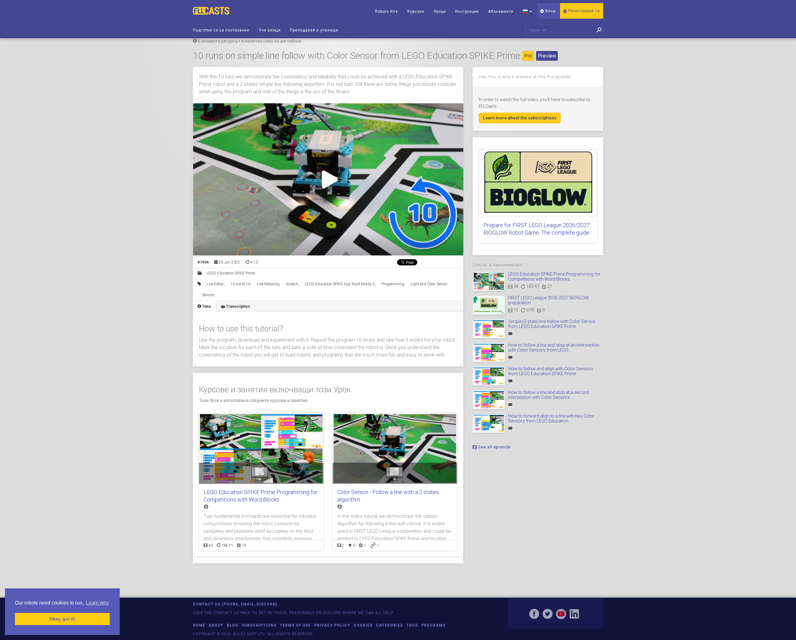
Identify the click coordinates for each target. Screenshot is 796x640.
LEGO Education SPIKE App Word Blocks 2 (340, 284)
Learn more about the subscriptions (520, 117)
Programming (393, 284)
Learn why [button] (97, 602)
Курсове (415, 11)
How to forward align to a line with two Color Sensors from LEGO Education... (551, 418)
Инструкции (467, 11)
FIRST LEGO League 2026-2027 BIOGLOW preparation (548, 300)
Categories (389, 625)
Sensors (208, 295)
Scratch (292, 284)
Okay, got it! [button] (62, 618)
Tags (412, 625)
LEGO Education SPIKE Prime (231, 273)
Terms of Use (295, 625)
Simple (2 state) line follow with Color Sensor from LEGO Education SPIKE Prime (551, 324)
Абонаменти (500, 11)
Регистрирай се (583, 11)
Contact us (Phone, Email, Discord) (235, 604)
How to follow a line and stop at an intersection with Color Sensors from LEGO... (553, 347)
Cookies (363, 625)
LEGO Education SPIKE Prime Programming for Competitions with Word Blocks (554, 276)
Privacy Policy (332, 625)
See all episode (494, 447)
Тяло (206, 306)
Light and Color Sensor (429, 284)
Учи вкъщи (270, 30)
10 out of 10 (240, 284)
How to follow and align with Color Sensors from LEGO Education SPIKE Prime (550, 371)
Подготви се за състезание (221, 30)
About (216, 625)
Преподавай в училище (314, 30)
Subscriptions (259, 625)
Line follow (215, 284)
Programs (433, 625)
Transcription (237, 306)
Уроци (440, 11)
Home (199, 625)
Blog (232, 625)
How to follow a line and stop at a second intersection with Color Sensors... (548, 394)
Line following (268, 284)
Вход (550, 11)
